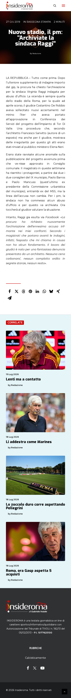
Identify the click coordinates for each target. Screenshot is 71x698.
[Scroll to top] (64, 691)
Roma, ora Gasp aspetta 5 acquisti (29, 572)
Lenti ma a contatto (23, 379)
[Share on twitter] (16, 291)
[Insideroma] (19, 5)
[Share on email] (9, 298)
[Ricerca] (53, 5)
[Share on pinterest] (30, 291)
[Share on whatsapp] (44, 291)
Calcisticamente (35, 657)
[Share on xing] (58, 291)
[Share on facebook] (9, 291)
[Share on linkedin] (37, 291)
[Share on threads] (23, 291)
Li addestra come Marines (29, 441)
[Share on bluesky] (51, 291)
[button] (63, 5)
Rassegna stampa (39, 21)
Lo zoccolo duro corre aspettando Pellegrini (35, 506)
